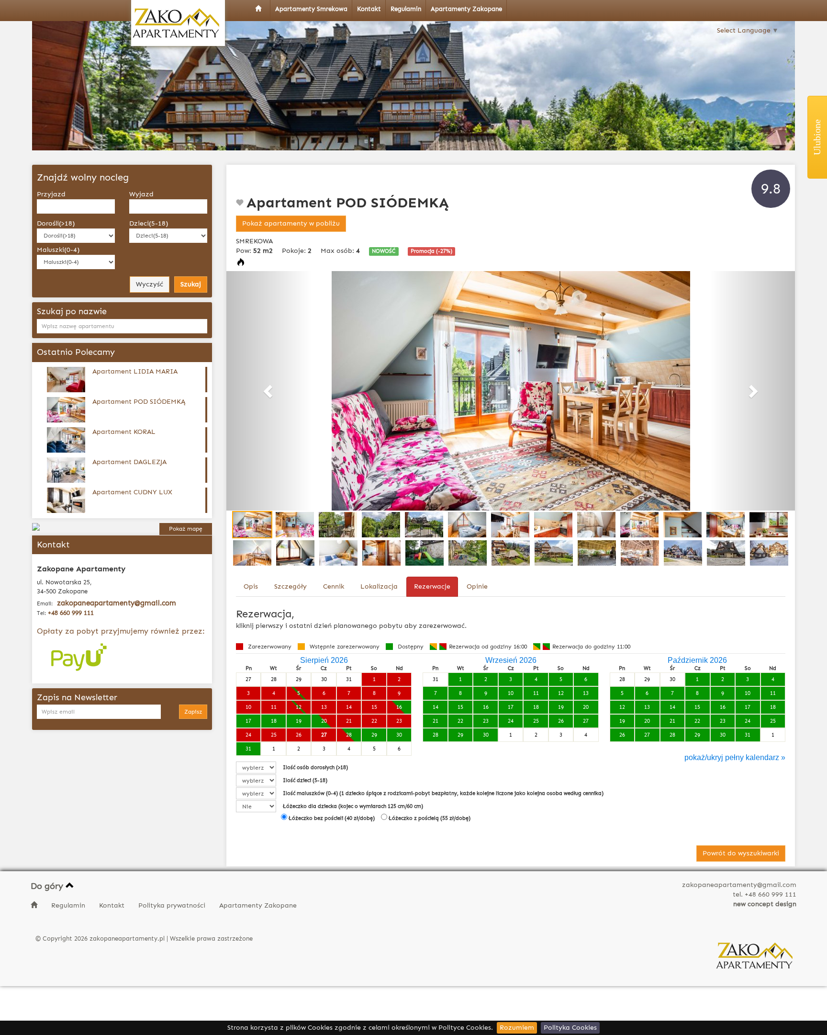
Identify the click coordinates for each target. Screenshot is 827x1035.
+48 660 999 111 (71, 612)
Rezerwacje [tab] (432, 586)
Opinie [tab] (477, 586)
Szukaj (190, 284)
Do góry (48, 886)
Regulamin (69, 905)
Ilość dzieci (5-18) (305, 780)
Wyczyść (149, 284)
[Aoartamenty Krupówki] (178, 23)
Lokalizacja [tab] (379, 586)
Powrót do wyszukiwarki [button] (741, 853)
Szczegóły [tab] (290, 586)
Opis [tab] (251, 586)
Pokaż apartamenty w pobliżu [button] (291, 223)
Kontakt (112, 905)
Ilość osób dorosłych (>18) (315, 767)
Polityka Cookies (570, 1028)
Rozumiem (517, 1028)
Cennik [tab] (333, 586)
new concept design (764, 904)
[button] (269, 391)
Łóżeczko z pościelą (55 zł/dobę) (428, 818)
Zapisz (193, 711)
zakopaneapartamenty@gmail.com (116, 603)
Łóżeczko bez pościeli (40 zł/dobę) (331, 818)
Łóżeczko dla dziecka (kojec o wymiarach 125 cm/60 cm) (353, 806)
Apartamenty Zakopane (258, 905)
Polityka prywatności (172, 905)
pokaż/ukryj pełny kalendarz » (734, 757)
